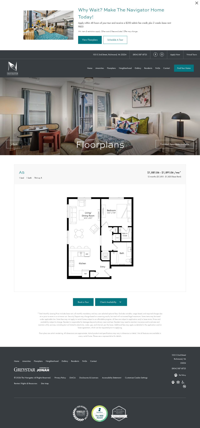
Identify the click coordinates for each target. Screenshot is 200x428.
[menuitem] (90, 68)
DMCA (73, 377)
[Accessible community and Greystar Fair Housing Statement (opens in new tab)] (183, 383)
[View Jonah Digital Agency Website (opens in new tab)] (43, 370)
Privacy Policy (60, 377)
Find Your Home (184, 68)
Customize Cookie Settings (136, 377)
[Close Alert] (196, 4)
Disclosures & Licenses (88, 377)
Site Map (45, 383)
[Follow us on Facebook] (155, 54)
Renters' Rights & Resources (25, 383)
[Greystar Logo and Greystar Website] (24, 370)
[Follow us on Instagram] (162, 54)
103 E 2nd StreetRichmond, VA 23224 (179, 359)
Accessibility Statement (111, 377)
